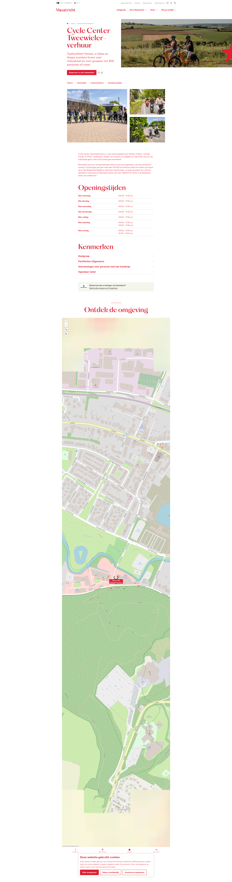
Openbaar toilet (87, 271)
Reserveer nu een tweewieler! (81, 72)
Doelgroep (84, 256)
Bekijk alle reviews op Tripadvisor (103, 288)
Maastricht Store (147, 3)
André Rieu (137, 3)
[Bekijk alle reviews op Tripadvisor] (84, 286)
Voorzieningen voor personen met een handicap (104, 266)
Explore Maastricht (160, 3)
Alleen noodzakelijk (110, 872)
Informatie (81, 82)
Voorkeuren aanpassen (134, 872)
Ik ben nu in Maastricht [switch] (66, 3)
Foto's (70, 82)
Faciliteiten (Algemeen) (91, 261)
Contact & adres (115, 82)
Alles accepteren (89, 872)
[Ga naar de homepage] (65, 9)
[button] (116, 582)
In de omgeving (97, 82)
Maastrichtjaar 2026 (126, 3)
